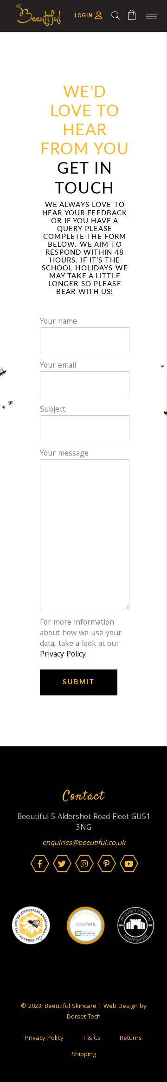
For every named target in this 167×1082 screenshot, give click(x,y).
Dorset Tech (84, 1017)
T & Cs (92, 1038)
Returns (131, 1038)
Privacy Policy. (63, 655)
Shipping (83, 1055)
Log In (83, 16)
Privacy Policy (44, 1038)
